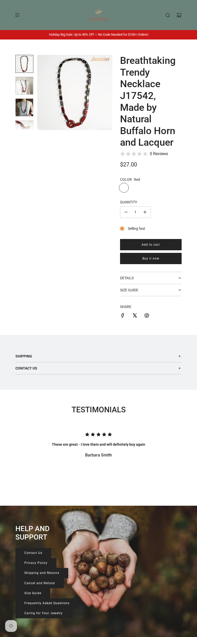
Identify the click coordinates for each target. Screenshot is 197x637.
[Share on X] (134, 316)
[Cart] (179, 15)
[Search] (167, 15)
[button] (44, 92)
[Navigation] (17, 15)
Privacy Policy (35, 563)
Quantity (128, 202)
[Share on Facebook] (122, 316)
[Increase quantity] (145, 212)
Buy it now (150, 258)
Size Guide (32, 593)
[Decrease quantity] (126, 212)
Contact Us (33, 553)
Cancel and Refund (39, 583)
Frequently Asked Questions (47, 603)
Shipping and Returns (41, 573)
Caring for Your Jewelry (43, 613)
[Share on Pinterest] (146, 316)
